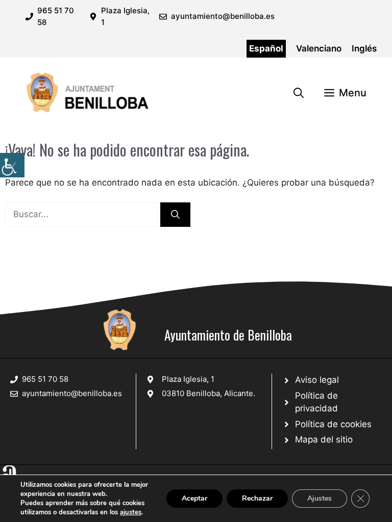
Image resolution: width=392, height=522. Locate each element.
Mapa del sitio (324, 439)
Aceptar (194, 498)
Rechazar (257, 498)
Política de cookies (333, 424)
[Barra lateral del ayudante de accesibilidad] (12, 165)
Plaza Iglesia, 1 (188, 379)
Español (266, 48)
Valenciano (318, 48)
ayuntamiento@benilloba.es (223, 16)
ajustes (130, 512)
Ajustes (319, 498)
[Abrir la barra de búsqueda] (298, 92)
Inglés (364, 48)
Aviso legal (317, 380)
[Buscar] (175, 214)
